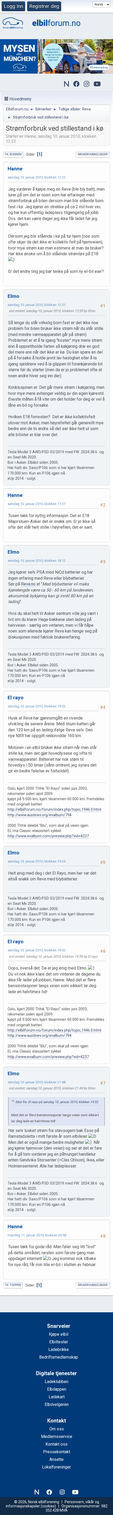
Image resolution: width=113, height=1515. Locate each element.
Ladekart (57, 1396)
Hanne (15, 169)
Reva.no (28, 583)
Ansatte (56, 1459)
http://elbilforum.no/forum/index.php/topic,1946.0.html (54, 809)
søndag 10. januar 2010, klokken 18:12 (36, 561)
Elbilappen (56, 1389)
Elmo (13, 296)
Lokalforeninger (56, 1467)
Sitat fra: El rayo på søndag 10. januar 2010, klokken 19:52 (56, 1102)
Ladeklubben (56, 1381)
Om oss (56, 1428)
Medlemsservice (56, 1436)
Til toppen (13, 1285)
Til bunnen (13, 154)
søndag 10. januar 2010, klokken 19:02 (36, 706)
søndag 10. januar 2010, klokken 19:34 (36, 861)
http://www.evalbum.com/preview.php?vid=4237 (48, 836)
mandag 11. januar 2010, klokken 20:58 (37, 1235)
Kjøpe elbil (58, 1334)
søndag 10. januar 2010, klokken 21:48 (36, 1082)
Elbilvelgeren (57, 1404)
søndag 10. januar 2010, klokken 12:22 (36, 177)
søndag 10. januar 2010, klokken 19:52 (36, 950)
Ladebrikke (58, 1349)
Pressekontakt (56, 1451)
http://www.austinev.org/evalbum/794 (39, 815)
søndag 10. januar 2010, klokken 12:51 (36, 305)
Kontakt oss (56, 1444)
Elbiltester (58, 1341)
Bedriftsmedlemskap (58, 1357)
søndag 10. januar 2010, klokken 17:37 (36, 504)
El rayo (15, 698)
